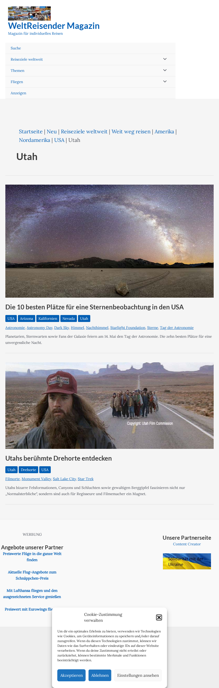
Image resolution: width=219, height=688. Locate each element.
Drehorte (28, 469)
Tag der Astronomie (177, 327)
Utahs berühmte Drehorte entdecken (58, 458)
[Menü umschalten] (163, 59)
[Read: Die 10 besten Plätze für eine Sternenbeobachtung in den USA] (109, 240)
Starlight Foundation (127, 327)
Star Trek (85, 478)
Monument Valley (36, 478)
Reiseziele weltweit (27, 59)
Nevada (68, 318)
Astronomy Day (39, 327)
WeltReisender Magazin (54, 25)
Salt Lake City (64, 478)
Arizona (26, 318)
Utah (84, 318)
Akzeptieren (71, 675)
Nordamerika (34, 140)
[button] (159, 617)
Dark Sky (61, 327)
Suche (16, 48)
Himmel (77, 327)
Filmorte (12, 478)
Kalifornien (47, 318)
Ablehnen (100, 675)
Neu (52, 131)
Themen (17, 70)
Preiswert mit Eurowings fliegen (32, 609)
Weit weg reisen (131, 131)
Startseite (31, 131)
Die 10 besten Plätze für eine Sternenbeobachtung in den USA (94, 307)
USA (59, 140)
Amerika (164, 131)
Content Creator (187, 544)
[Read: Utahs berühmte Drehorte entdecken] (109, 405)
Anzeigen (18, 93)
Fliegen (17, 81)
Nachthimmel (97, 327)
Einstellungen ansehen (138, 675)
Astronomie (15, 327)
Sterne (152, 327)
